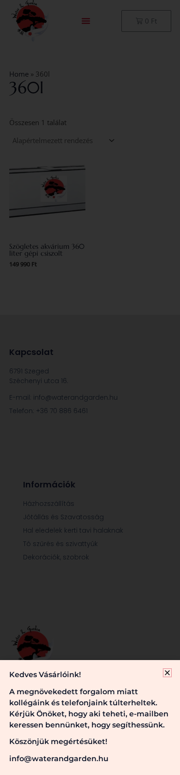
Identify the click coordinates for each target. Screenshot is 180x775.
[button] (167, 672)
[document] (90, 387)
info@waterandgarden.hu (58, 758)
